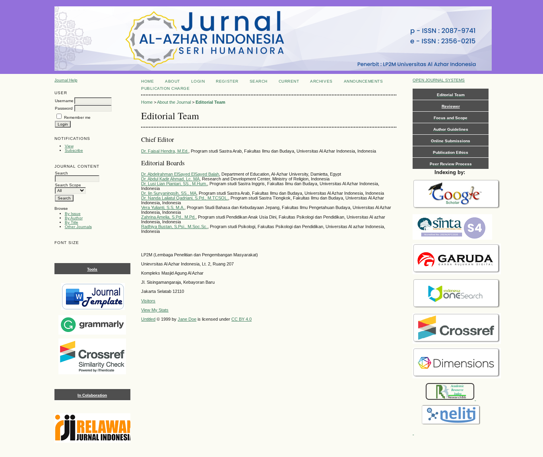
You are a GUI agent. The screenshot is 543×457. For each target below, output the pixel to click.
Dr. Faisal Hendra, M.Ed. (164, 151)
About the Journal (174, 102)
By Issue (73, 213)
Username (64, 101)
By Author (74, 218)
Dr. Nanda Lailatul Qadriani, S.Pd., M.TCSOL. (184, 198)
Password (64, 108)
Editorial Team (210, 102)
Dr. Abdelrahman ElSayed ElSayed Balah (180, 174)
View (69, 146)
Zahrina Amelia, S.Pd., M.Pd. (168, 217)
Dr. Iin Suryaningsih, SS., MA (168, 193)
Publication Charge (165, 88)
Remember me (77, 117)
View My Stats (155, 310)
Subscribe (74, 150)
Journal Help (66, 80)
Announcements (363, 81)
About (172, 81)
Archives (321, 81)
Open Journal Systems (439, 80)
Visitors (148, 300)
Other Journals (78, 227)
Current (289, 81)
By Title (71, 222)
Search (259, 81)
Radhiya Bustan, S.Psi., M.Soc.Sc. (174, 226)
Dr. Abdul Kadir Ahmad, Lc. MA (170, 178)
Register (227, 81)
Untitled (148, 319)
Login (198, 81)
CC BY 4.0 (241, 319)
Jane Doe (187, 319)
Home (147, 81)
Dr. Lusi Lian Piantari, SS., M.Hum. (174, 183)
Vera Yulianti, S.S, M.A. (162, 207)
